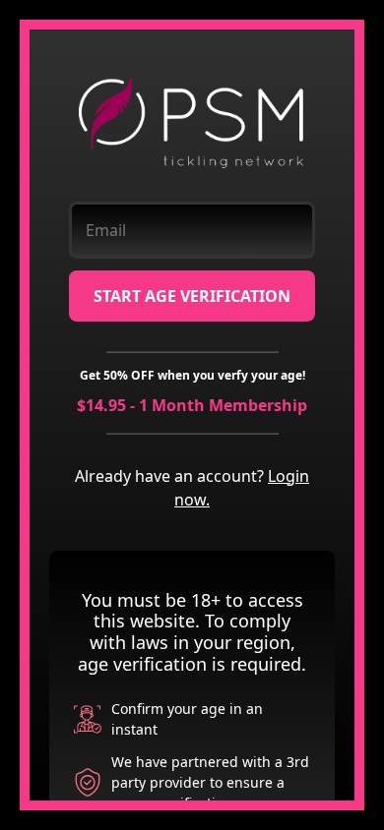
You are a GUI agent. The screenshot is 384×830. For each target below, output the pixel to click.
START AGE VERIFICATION (192, 296)
